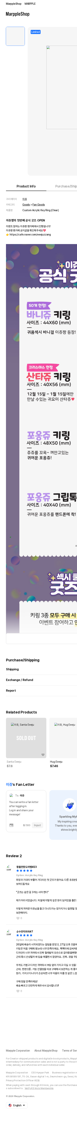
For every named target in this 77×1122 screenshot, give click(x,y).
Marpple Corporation (18, 1050)
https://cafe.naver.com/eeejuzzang (30, 234)
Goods (26, 204)
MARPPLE (30, 3)
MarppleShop (13, 3)
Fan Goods (39, 204)
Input (37, 825)
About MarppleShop (46, 1050)
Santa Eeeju (14, 761)
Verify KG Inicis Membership (39, 1088)
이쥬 (24, 199)
